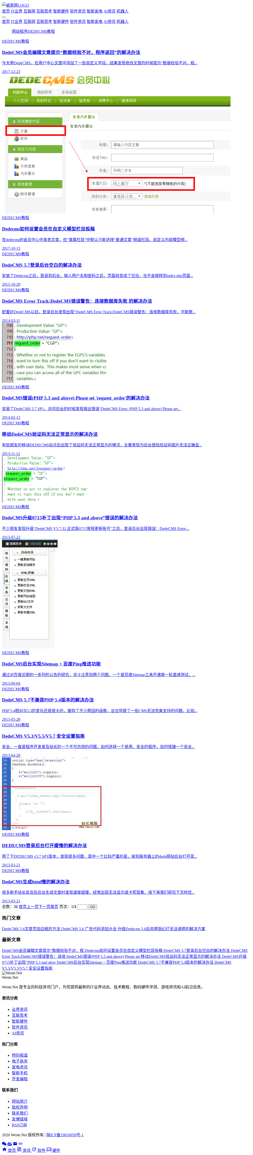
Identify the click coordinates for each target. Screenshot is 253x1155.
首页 (6, 11)
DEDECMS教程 (41, 31)
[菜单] (4, 17)
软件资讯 (78, 11)
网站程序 (20, 31)
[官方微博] (10, 1144)
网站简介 (20, 1101)
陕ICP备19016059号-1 (65, 1135)
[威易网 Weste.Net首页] (15, 5)
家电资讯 (20, 1067)
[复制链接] (20, 1144)
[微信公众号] (4, 1144)
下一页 (44, 907)
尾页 (54, 907)
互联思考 (44, 11)
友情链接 (20, 1119)
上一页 (33, 907)
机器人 (122, 11)
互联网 (29, 11)
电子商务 (20, 1061)
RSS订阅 (19, 1125)
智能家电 (95, 11)
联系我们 (20, 1113)
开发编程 (20, 1079)
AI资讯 (110, 11)
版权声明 (20, 1107)
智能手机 (20, 1073)
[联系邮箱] (15, 1144)
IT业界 (16, 11)
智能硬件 (61, 11)
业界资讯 (20, 1009)
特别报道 (20, 1055)
